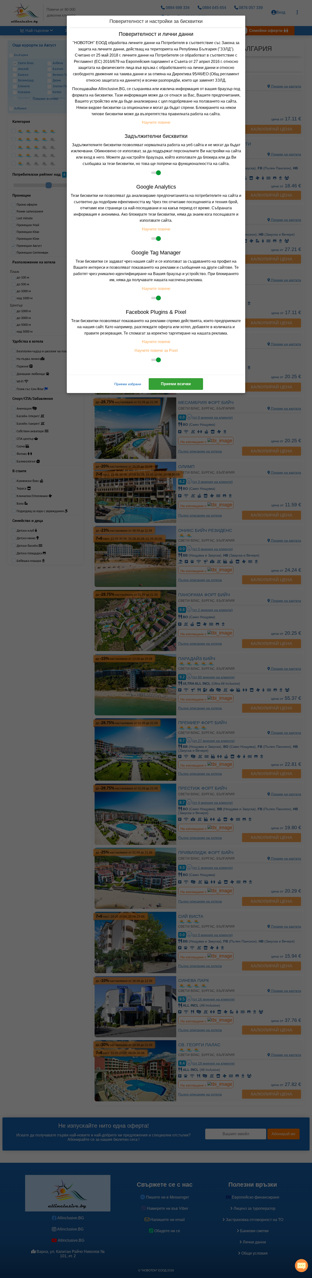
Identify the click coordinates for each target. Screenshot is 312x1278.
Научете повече (156, 122)
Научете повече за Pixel (156, 350)
